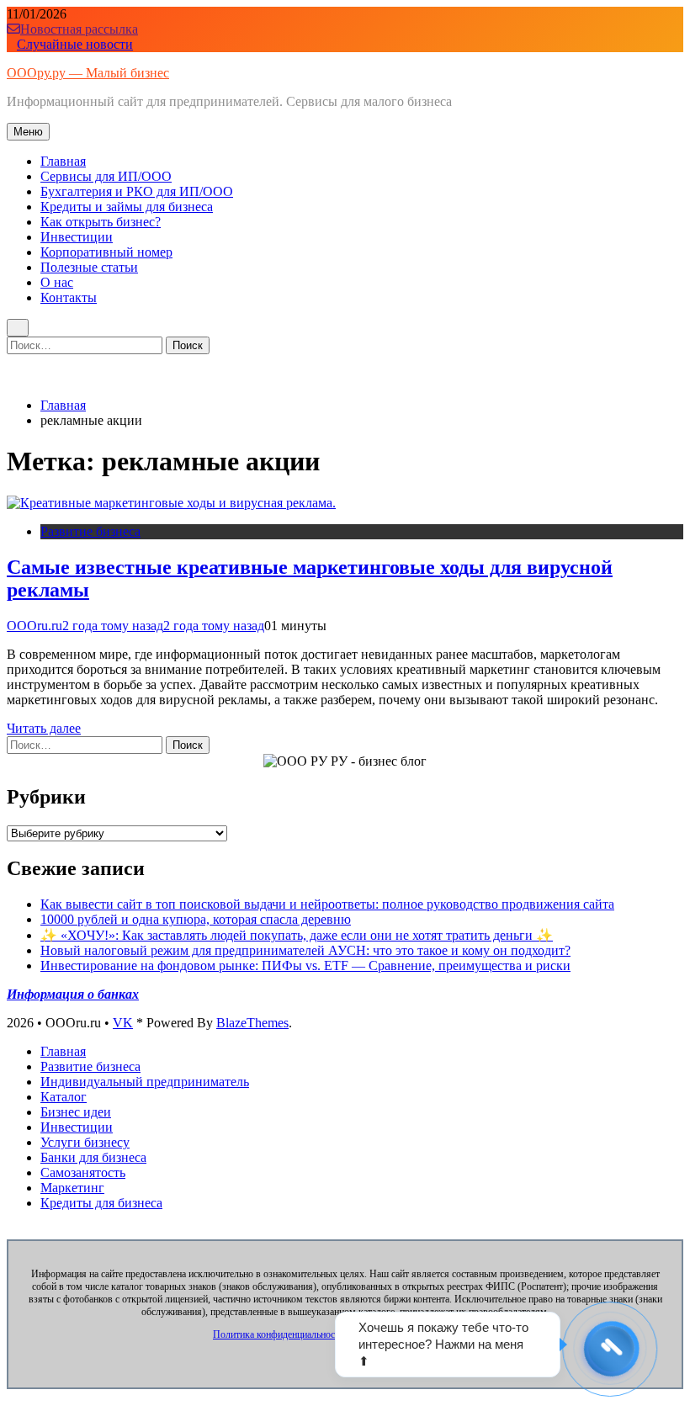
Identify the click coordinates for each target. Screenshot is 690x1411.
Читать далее (44, 728)
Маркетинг (72, 1187)
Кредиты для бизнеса (101, 1203)
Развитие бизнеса (90, 531)
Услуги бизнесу (85, 1142)
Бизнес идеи (75, 1112)
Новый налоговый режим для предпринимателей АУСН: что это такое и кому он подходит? (305, 950)
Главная (63, 161)
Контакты (68, 297)
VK (123, 1023)
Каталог (63, 1097)
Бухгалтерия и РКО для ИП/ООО (136, 191)
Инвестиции (76, 237)
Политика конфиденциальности (278, 1334)
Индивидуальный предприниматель (144, 1081)
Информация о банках (73, 994)
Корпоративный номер (106, 252)
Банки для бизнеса (93, 1157)
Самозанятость (82, 1172)
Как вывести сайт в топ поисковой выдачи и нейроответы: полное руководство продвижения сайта (327, 904)
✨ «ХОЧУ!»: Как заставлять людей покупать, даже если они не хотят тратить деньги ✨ (296, 935)
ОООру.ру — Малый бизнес (88, 73)
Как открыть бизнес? (100, 222)
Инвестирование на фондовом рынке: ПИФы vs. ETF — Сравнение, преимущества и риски (305, 965)
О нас (56, 282)
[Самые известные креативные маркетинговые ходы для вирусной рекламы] (171, 503)
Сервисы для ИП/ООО (106, 176)
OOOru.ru (34, 625)
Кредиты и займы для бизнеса (126, 206)
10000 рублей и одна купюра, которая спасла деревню (195, 919)
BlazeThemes (252, 1023)
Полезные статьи (89, 267)
